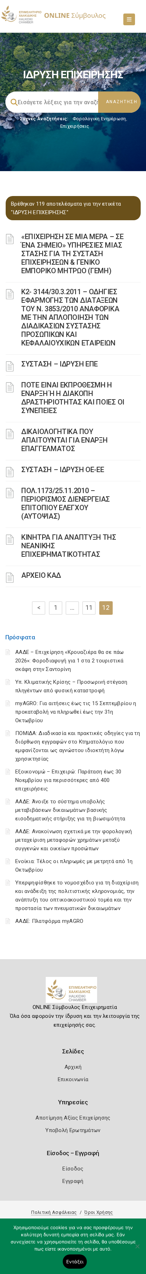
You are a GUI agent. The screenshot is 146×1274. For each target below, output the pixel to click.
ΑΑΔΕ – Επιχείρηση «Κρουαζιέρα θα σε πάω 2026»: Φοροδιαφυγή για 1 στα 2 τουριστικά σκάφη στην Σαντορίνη (69, 660)
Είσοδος (72, 1168)
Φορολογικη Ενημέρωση (99, 118)
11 (89, 607)
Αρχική (73, 1067)
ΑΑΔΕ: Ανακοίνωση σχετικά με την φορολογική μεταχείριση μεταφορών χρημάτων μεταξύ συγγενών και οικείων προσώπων (73, 840)
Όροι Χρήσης (98, 1212)
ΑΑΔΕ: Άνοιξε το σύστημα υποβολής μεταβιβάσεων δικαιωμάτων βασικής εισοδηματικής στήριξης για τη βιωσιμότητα (70, 810)
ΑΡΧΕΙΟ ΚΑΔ (41, 575)
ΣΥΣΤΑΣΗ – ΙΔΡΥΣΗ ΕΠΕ (59, 364)
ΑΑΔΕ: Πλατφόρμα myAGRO (49, 921)
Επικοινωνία (73, 1079)
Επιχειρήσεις (74, 126)
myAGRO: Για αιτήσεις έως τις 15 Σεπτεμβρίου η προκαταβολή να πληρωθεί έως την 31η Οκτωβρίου (75, 712)
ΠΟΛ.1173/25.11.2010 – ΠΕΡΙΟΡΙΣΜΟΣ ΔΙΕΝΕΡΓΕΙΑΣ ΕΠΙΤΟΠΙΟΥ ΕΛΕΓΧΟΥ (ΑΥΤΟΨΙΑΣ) (65, 503)
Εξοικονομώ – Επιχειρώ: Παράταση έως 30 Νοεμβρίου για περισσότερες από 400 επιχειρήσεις (68, 780)
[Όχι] (137, 1250)
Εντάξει (75, 1261)
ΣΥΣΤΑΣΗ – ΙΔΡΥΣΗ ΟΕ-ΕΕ (62, 469)
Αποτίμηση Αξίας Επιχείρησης (72, 1118)
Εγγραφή (72, 1181)
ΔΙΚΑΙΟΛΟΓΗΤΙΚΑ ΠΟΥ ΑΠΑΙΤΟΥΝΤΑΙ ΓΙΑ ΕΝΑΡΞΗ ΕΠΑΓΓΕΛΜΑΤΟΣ (64, 440)
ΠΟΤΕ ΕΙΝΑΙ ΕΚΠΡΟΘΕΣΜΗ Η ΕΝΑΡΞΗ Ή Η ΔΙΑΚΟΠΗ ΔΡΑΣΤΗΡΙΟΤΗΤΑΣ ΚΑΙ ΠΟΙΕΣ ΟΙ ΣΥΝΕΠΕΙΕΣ (72, 398)
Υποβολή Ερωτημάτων (72, 1130)
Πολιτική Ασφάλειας (54, 1212)
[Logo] (73, 992)
